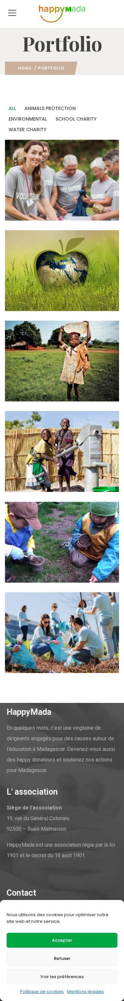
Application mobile (43, 194)
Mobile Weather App (45, 556)
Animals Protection (34, 304)
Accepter (62, 940)
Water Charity (64, 394)
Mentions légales (85, 991)
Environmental (29, 214)
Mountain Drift (37, 375)
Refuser (62, 958)
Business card (35, 284)
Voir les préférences (62, 977)
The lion (26, 465)
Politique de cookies (42, 991)
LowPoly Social (37, 646)
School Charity (74, 304)
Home (25, 68)
